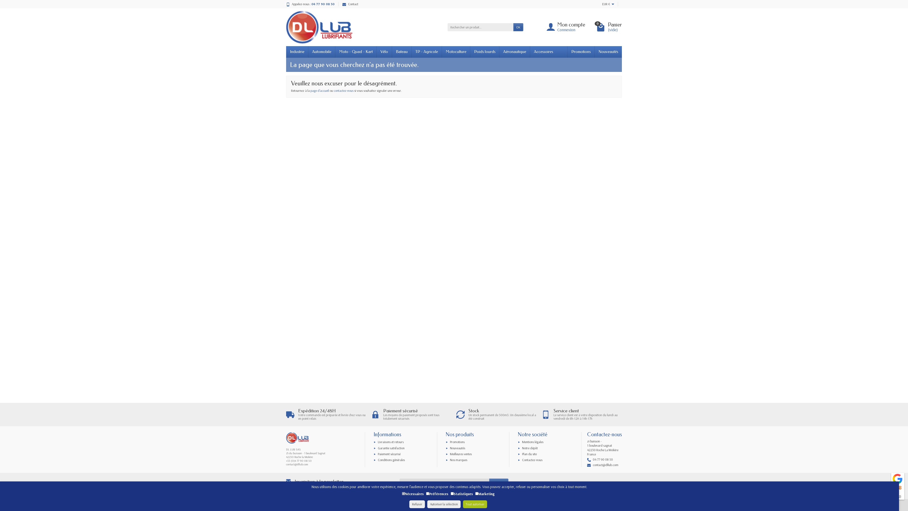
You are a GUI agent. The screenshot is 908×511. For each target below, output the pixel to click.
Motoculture (456, 51)
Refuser (417, 504)
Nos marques (458, 460)
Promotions (581, 51)
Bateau (402, 51)
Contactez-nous (532, 460)
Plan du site (529, 454)
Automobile (321, 51)
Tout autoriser (475, 504)
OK (518, 27)
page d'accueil (319, 90)
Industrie (297, 51)
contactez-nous (344, 90)
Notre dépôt (530, 448)
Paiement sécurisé (389, 454)
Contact (353, 4)
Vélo (384, 51)
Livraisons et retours (391, 442)
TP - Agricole (426, 51)
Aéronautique (514, 51)
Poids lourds (484, 51)
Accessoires (543, 51)
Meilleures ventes (461, 454)
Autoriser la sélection (444, 504)
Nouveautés (608, 51)
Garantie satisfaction (391, 448)
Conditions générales (391, 460)
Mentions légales (532, 442)
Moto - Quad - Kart (356, 51)
